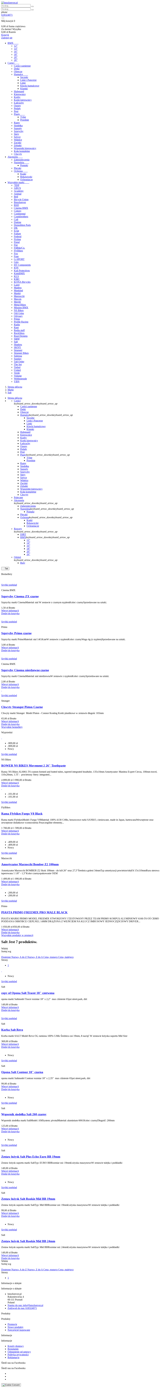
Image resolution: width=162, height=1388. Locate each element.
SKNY (17, 347)
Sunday (18, 358)
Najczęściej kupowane (19, 1330)
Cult (16, 219)
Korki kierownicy (23, 100)
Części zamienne (22, 65)
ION (16, 267)
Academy (19, 191)
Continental (19, 213)
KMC (17, 279)
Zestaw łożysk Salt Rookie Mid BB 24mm (28, 1241)
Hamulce (21, 74)
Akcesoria (15, 156)
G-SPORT (19, 259)
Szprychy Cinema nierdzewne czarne (25, 670)
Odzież (17, 557)
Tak (5, 568)
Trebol (17, 367)
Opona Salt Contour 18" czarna (22, 1072)
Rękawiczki (26, 176)
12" (16, 46)
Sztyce (17, 137)
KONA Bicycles (22, 282)
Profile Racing (21, 321)
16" (16, 51)
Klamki (24, 88)
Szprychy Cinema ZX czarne (20, 596)
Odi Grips (19, 313)
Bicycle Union (21, 199)
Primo (17, 319)
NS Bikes (19, 310)
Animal (17, 193)
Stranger (18, 350)
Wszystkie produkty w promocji (17, 935)
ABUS (17, 188)
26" (16, 60)
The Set (18, 364)
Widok (4, 948)
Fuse (16, 256)
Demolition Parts (22, 225)
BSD (16, 205)
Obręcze (18, 71)
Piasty (19, 114)
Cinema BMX (21, 208)
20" (16, 57)
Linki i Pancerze (28, 80)
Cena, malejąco (66, 957)
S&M (16, 338)
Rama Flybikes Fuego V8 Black (22, 813)
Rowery (18, 528)
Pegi (16, 111)
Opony (17, 105)
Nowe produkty (15, 1327)
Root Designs (21, 336)
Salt (16, 341)
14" (16, 48)
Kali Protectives (22, 270)
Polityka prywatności (18, 1354)
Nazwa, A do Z (19, 957)
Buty (22, 563)
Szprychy (18, 131)
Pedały (17, 108)
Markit (17, 293)
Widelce (18, 139)
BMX (13, 43)
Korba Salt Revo (12, 1029)
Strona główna (15, 398)
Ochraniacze (26, 179)
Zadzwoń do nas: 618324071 (22, 1308)
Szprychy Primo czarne (16, 633)
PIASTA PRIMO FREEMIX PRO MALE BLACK (34, 912)
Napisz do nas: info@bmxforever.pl (25, 1305)
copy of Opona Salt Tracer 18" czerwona (27, 993)
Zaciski (17, 142)
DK (16, 228)
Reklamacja (13, 1357)
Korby (17, 97)
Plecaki (17, 168)
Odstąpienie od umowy (19, 1351)
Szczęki (24, 77)
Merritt (17, 302)
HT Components (22, 265)
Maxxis (17, 299)
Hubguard (19, 91)
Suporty (18, 128)
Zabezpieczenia (21, 159)
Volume (18, 375)
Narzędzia (21, 162)
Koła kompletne (22, 151)
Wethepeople (20, 378)
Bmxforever (20, 202)
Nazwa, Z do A (35, 957)
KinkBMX (19, 273)
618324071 (7, 15)
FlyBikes (18, 250)
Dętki (16, 68)
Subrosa (18, 356)
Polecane (18, 497)
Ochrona (21, 171)
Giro (16, 262)
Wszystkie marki (18, 182)
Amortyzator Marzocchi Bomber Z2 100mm (30, 864)
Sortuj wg (6, 951)
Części (13, 63)
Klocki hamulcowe (29, 85)
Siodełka (18, 125)
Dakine (17, 222)
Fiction (17, 239)
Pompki (24, 165)
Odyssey (18, 316)
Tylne (23, 117)
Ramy (17, 122)
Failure (17, 233)
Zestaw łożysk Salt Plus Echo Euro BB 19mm (30, 1156)
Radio (17, 324)
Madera (18, 287)
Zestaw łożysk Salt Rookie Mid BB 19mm (28, 1198)
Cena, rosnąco (50, 957)
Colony (17, 211)
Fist (16, 245)
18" (16, 54)
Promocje (12, 1324)
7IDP (16, 185)
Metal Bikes (20, 304)
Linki (23, 83)
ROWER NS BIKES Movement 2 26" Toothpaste (33, 765)
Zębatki (18, 145)
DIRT (23, 534)
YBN (16, 381)
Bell (16, 196)
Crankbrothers (21, 216)
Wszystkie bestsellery (12, 727)
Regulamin (13, 1349)
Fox (16, 253)
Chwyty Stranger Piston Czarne (22, 707)
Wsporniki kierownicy (25, 148)
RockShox (19, 333)
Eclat (16, 230)
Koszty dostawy (16, 1346)
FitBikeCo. (19, 247)
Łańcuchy (19, 102)
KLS (16, 276)
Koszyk (5, 34)
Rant (16, 327)
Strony (4, 960)
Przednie (24, 119)
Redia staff (19, 330)
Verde (17, 373)
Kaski (23, 174)
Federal (17, 236)
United (17, 370)
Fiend (17, 242)
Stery (16, 134)
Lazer (17, 284)
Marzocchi (19, 296)
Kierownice (20, 94)
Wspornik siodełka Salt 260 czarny (24, 1114)
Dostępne (6, 957)
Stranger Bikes (21, 353)
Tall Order (19, 361)
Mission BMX (21, 307)
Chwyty (18, 154)
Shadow (18, 344)
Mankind (18, 290)
